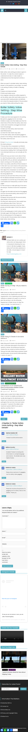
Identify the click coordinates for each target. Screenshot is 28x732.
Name (4, 531)
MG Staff (15, 391)
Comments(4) (20, 69)
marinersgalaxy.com (10, 383)
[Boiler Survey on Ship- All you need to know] (14, 272)
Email (4, 537)
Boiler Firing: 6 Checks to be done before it (12, 337)
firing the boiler (9, 142)
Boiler (2, 63)
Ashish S (13, 69)
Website (4, 544)
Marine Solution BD (11, 433)
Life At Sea (5, 669)
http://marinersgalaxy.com (14, 254)
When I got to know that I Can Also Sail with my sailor (24, 419)
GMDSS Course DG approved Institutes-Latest (5, 419)
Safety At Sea (8, 283)
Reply (3, 441)
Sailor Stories (12, 669)
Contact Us (5, 706)
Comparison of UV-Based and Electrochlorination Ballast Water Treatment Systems (12, 387)
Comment (5, 516)
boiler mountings (10, 230)
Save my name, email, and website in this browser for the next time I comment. (6, 557)
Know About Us (6, 709)
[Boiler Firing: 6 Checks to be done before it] (14, 323)
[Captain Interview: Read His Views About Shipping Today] (14, 659)
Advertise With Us (7, 703)
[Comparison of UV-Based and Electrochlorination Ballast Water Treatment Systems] (14, 373)
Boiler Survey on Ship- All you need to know (14, 286)
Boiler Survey (18, 230)
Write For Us (5, 716)
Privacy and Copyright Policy (10, 713)
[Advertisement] (14, 27)
